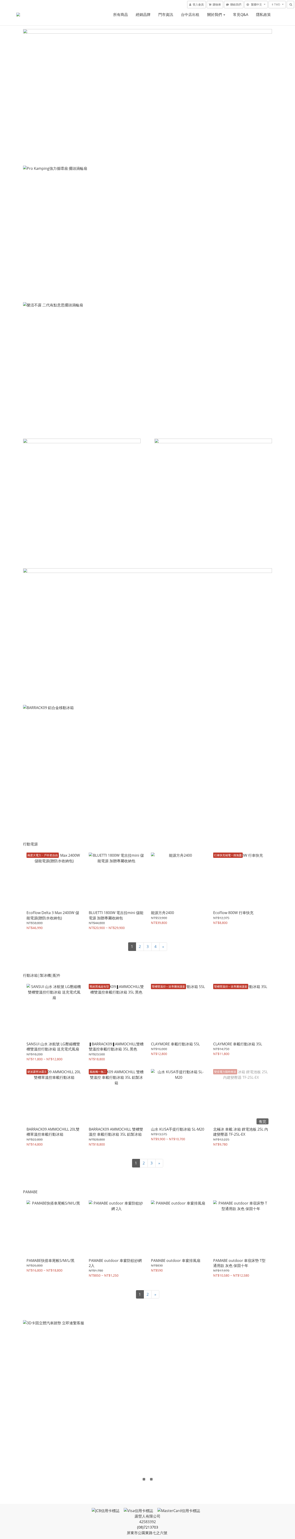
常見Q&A (240, 14)
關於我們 (215, 14)
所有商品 (120, 14)
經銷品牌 (143, 14)
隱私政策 (263, 14)
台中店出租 (190, 14)
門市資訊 (165, 14)
